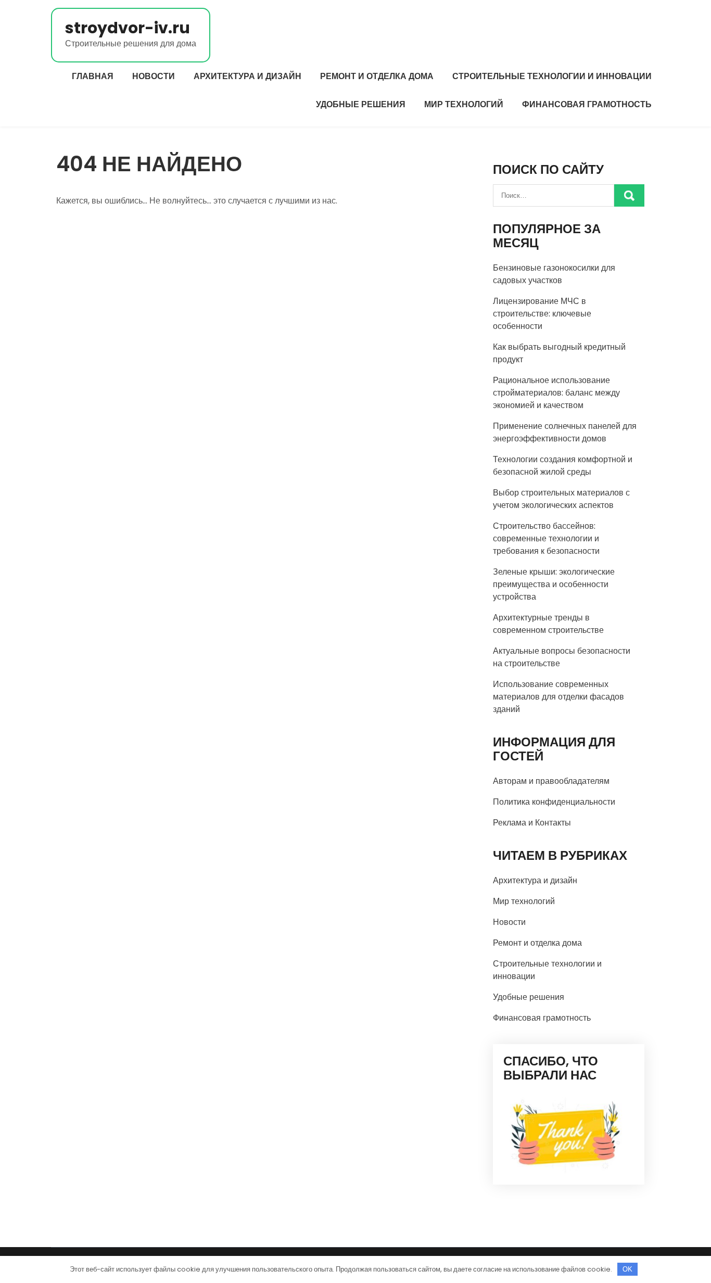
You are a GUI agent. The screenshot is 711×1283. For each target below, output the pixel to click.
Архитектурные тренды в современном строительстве (548, 624)
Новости (153, 76)
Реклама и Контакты (532, 823)
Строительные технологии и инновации (552, 76)
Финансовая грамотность (587, 104)
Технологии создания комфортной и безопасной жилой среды (562, 465)
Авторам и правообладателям (551, 781)
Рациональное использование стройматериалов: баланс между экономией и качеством (556, 392)
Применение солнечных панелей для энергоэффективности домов (565, 432)
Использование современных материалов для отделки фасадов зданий (558, 696)
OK (627, 1269)
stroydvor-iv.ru (127, 27)
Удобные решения (360, 104)
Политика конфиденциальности (554, 802)
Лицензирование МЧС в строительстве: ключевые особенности (542, 313)
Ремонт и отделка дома (377, 76)
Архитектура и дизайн (247, 76)
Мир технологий (463, 104)
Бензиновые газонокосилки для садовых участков (554, 274)
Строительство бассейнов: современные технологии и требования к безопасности (546, 538)
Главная (92, 76)
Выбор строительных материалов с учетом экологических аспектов (561, 499)
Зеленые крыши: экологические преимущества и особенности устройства (554, 584)
